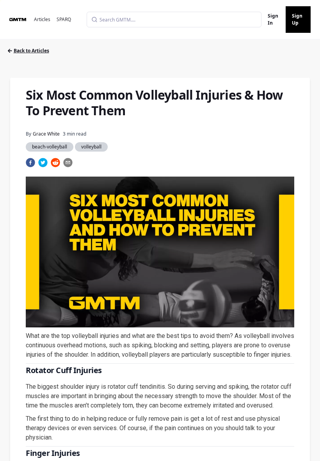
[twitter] (43, 162)
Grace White (46, 133)
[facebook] (30, 162)
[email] (68, 162)
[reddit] (55, 162)
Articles (42, 19)
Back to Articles (31, 50)
